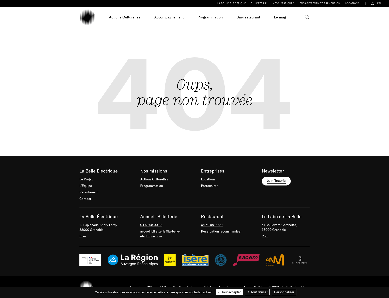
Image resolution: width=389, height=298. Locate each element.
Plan (82, 236)
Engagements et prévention (319, 3)
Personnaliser (284, 292)
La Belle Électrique (231, 3)
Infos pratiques (283, 3)
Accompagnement (169, 17)
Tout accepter (231, 292)
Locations (352, 3)
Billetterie (259, 3)
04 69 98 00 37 (212, 225)
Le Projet (86, 179)
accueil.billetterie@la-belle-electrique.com (160, 233)
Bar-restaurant (248, 17)
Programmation (210, 17)
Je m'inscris (276, 180)
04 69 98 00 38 (151, 225)
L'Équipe (85, 186)
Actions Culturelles (124, 17)
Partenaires (209, 186)
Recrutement (89, 192)
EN (379, 3)
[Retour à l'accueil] (87, 17)
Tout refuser (258, 292)
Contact (85, 199)
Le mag (280, 17)
